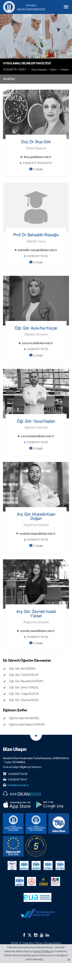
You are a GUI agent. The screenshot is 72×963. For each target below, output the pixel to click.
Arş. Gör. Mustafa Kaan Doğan (36, 516)
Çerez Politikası (43, 951)
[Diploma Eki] (13, 846)
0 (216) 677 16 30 (37, 256)
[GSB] (31, 882)
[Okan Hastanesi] (13, 823)
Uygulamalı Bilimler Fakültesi (27, 63)
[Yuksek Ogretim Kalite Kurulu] (36, 846)
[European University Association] (37, 897)
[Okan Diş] (36, 823)
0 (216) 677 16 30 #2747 (37, 163)
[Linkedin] (47, 935)
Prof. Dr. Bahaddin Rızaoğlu (36, 235)
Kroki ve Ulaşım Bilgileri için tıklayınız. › (23, 766)
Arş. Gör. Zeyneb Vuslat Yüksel (36, 614)
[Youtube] (41, 935)
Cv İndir (38, 169)
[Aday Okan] (58, 823)
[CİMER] (43, 882)
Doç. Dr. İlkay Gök (36, 142)
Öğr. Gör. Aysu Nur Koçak (36, 328)
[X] (30, 934)
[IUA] (55, 882)
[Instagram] (35, 935)
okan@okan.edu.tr (18, 785)
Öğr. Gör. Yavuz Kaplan (36, 421)
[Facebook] (24, 935)
